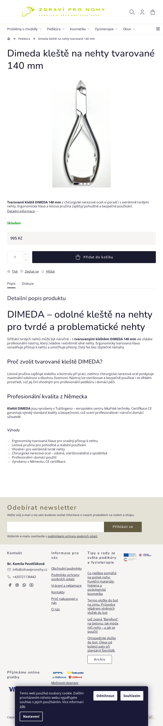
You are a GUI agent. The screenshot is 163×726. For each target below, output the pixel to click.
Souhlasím (131, 696)
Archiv (99, 659)
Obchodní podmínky (66, 569)
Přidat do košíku (98, 257)
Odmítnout (105, 696)
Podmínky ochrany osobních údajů (65, 577)
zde (22, 706)
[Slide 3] (85, 184)
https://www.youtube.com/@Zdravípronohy (31, 585)
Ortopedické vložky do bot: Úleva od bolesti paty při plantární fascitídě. (101, 644)
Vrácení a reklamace (66, 586)
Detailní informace (21, 211)
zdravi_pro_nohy (17, 585)
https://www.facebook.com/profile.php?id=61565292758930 (10, 585)
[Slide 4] (88, 184)
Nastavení (31, 716)
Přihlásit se (123, 527)
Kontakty (58, 592)
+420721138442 (24, 577)
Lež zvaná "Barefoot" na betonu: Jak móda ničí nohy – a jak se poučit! (102, 625)
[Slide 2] (81, 184)
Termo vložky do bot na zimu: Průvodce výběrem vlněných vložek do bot (102, 606)
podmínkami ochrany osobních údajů (72, 536)
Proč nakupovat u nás (64, 601)
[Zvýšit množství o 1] (26, 254)
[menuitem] (26, 29)
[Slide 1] (76, 184)
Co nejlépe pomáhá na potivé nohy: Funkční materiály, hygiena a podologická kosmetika (101, 583)
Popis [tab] (11, 284)
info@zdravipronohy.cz (30, 569)
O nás (55, 609)
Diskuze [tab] (28, 284)
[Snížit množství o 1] (26, 260)
